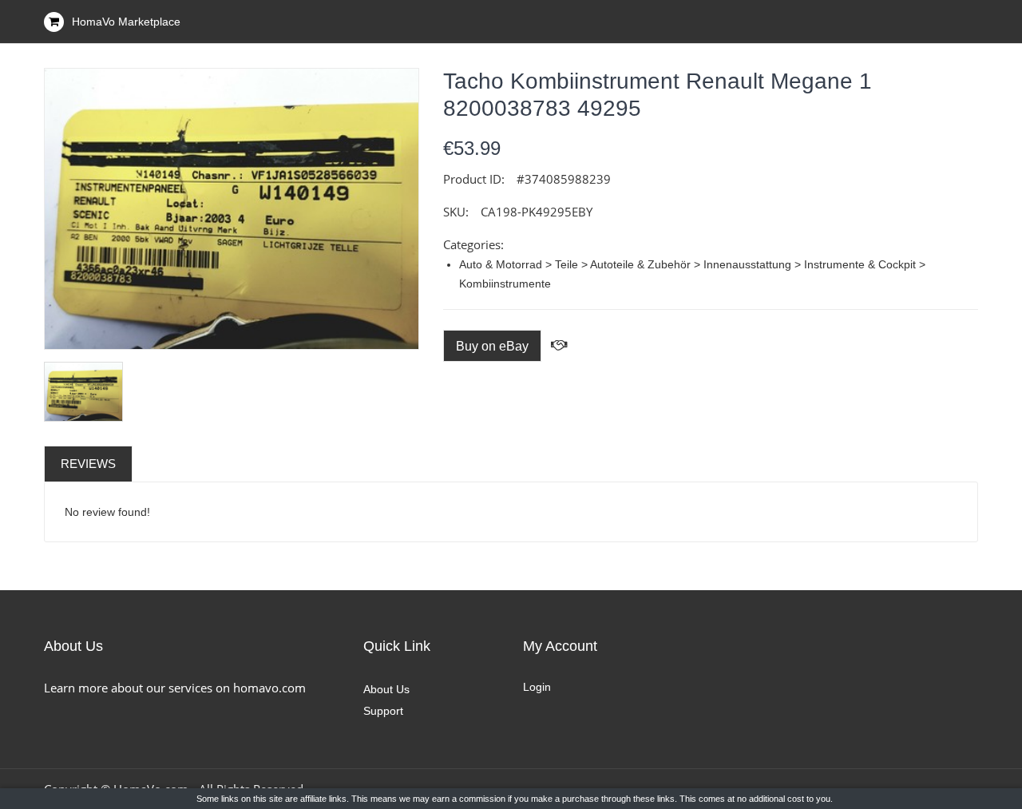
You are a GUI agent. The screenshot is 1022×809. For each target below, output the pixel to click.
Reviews (88, 463)
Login (537, 686)
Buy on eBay (492, 346)
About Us (386, 689)
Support (383, 710)
